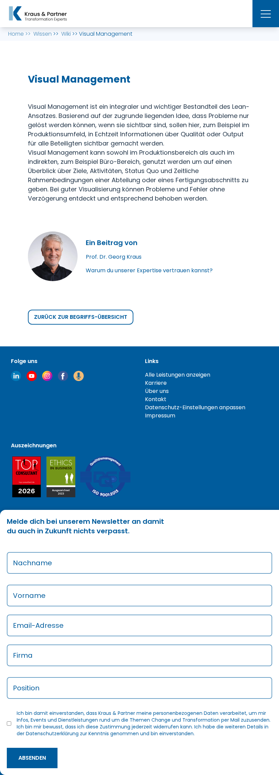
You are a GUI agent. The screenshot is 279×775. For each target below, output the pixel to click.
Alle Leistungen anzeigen (177, 375)
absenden (32, 758)
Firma (23, 655)
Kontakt (155, 399)
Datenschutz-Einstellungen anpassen (195, 407)
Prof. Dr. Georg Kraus (114, 257)
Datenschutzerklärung (52, 733)
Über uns (157, 391)
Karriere (156, 383)
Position (26, 688)
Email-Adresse (38, 625)
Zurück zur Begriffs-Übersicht (80, 317)
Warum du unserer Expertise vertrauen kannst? (149, 270)
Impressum (160, 415)
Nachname (32, 563)
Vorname (29, 595)
